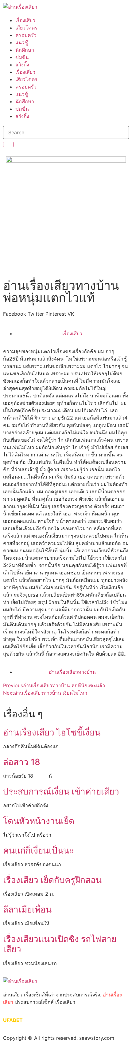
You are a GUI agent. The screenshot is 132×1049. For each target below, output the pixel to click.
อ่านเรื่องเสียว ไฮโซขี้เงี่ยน (51, 732)
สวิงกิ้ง (22, 64)
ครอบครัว (26, 35)
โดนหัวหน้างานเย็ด (38, 821)
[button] (14, 313)
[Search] (8, 144)
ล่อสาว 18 (21, 762)
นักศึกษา (24, 50)
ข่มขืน (22, 57)
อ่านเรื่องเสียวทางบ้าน (72, 672)
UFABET (13, 1020)
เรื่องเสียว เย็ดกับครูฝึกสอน (52, 880)
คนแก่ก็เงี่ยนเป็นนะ (38, 850)
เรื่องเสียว (25, 20)
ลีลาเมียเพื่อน (27, 909)
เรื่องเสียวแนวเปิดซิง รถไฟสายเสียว (59, 944)
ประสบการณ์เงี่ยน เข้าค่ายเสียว (61, 791)
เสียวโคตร (26, 28)
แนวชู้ (21, 42)
